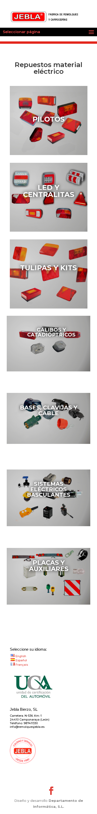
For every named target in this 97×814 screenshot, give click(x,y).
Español (21, 660)
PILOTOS (49, 119)
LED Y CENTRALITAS (48, 191)
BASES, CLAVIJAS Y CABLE (48, 410)
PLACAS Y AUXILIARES (48, 566)
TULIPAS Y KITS (48, 267)
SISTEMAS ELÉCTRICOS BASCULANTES (48, 489)
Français (22, 664)
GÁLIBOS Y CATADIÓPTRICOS (51, 332)
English (21, 656)
